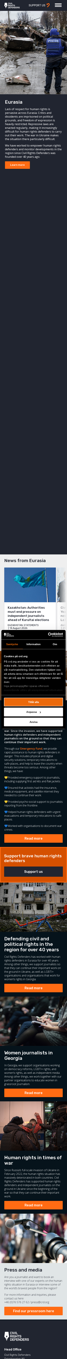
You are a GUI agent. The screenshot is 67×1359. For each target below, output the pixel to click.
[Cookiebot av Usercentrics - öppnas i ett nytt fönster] (48, 635)
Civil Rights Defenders (12, 5)
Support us (33, 872)
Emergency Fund (31, 748)
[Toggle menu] (58, 5)
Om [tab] (55, 644)
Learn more (17, 164)
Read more (33, 838)
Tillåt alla (33, 701)
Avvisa (33, 722)
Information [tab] (33, 644)
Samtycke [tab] (12, 644)
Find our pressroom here (33, 1311)
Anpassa (31, 711)
